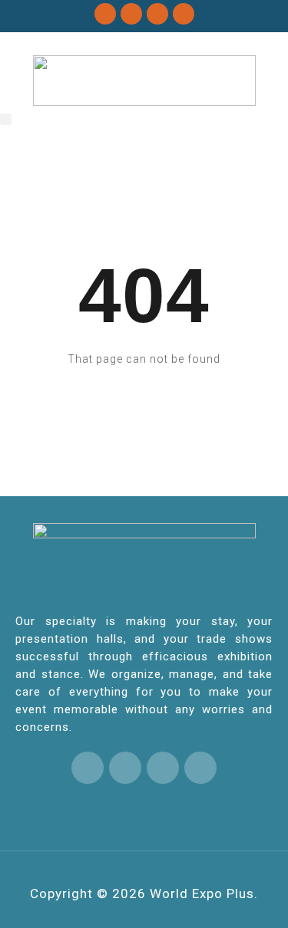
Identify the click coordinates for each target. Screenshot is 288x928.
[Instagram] (157, 14)
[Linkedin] (131, 14)
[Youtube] (183, 14)
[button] (6, 119)
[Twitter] (105, 14)
